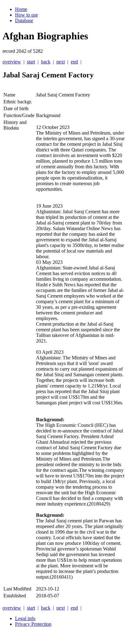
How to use (26, 14)
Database (24, 20)
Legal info (25, 618)
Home (21, 9)
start (31, 61)
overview (12, 61)
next (60, 61)
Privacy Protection (33, 624)
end (74, 61)
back (45, 61)
